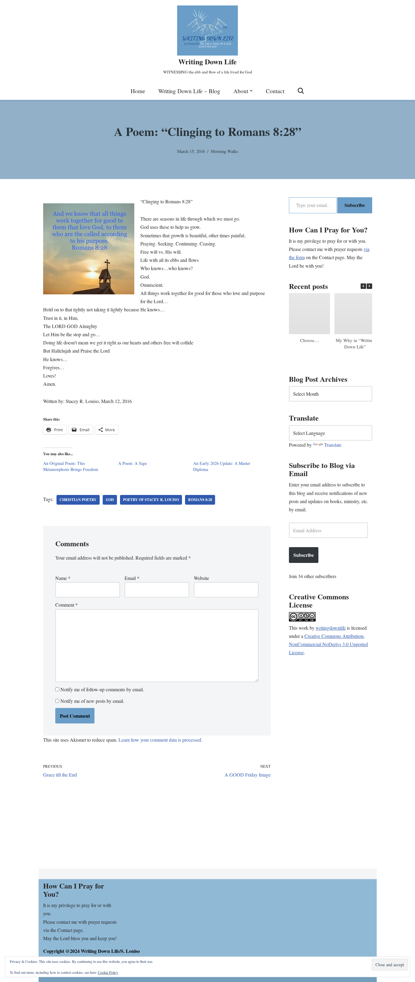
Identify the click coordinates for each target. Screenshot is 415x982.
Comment (66, 604)
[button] (251, 90)
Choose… (309, 340)
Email (132, 578)
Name (62, 578)
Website (201, 578)
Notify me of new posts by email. (92, 701)
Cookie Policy (108, 972)
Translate (332, 445)
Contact (275, 91)
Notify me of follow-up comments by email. (102, 689)
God (110, 499)
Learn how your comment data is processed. (160, 740)
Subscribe (355, 204)
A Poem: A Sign (132, 463)
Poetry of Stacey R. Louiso (151, 499)
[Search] (301, 91)
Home (138, 91)
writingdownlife (331, 628)
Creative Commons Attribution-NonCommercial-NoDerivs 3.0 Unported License (328, 644)
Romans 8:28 (200, 499)
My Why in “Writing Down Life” (354, 343)
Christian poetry (78, 499)
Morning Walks (224, 151)
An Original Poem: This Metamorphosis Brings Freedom (70, 466)
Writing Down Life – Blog (189, 91)
